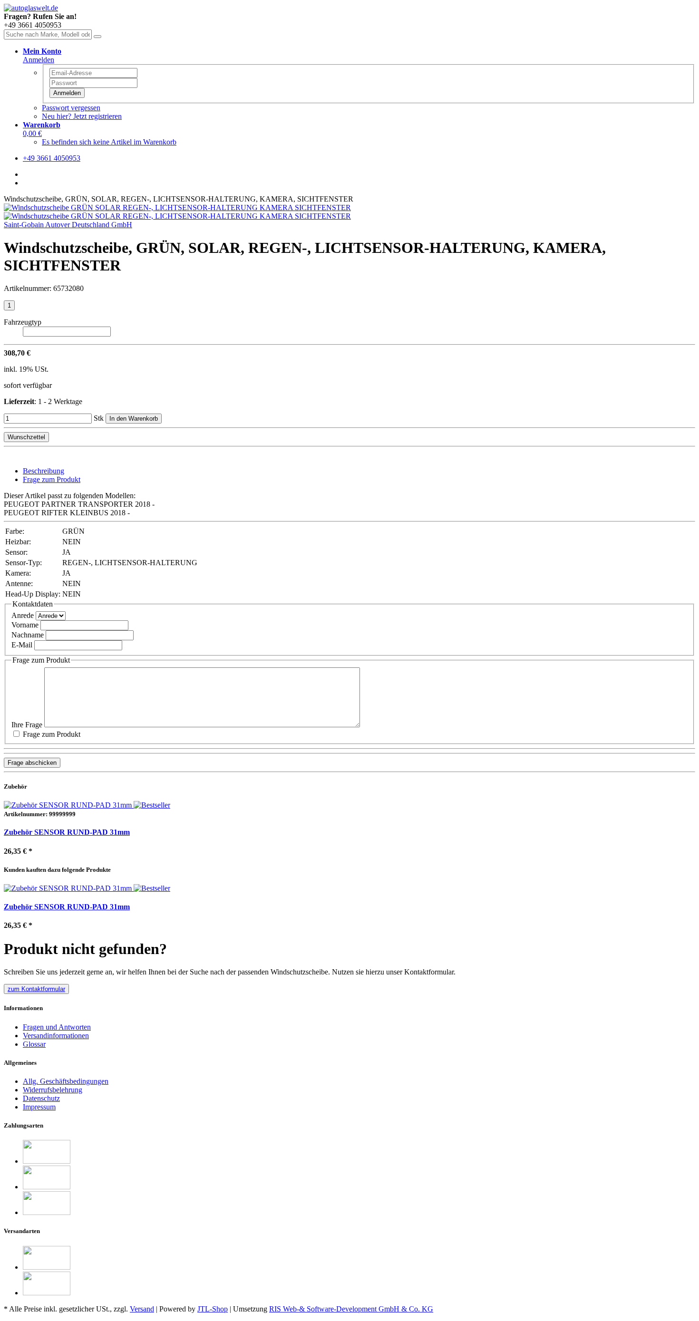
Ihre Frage (26, 725)
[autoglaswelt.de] (31, 8)
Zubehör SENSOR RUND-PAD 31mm (67, 832)
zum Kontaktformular (36, 989)
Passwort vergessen (71, 108)
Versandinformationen (56, 1036)
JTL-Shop (212, 1309)
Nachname (27, 635)
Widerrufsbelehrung (52, 1090)
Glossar (34, 1044)
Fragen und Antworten (57, 1027)
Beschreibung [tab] (43, 471)
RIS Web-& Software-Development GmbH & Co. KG (351, 1309)
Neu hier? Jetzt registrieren (82, 116)
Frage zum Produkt (50, 734)
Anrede (22, 615)
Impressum (39, 1107)
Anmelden (67, 92)
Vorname (25, 625)
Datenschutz (41, 1098)
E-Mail (21, 645)
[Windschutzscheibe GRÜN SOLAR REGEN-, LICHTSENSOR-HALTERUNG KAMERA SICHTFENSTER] (177, 207)
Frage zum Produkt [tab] (51, 479)
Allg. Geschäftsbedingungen (65, 1081)
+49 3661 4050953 (51, 158)
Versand (142, 1309)
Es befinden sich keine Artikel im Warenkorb (109, 142)
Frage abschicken (32, 762)
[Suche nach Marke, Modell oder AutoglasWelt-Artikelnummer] (97, 36)
